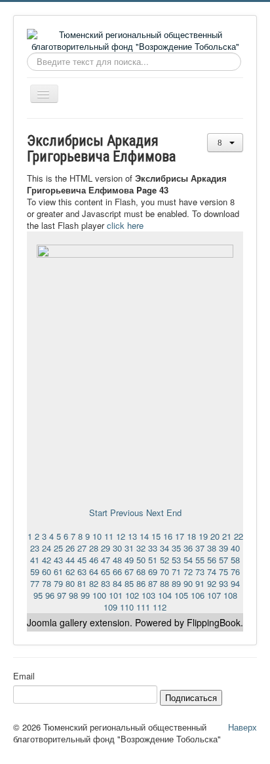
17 (179, 536)
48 (117, 559)
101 (116, 595)
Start (98, 512)
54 (188, 559)
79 (58, 583)
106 (197, 595)
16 (167, 536)
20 (215, 536)
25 (58, 548)
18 (191, 536)
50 (140, 559)
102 (132, 595)
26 (70, 548)
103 (148, 595)
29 (105, 548)
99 (85, 595)
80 (70, 583)
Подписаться (191, 697)
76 (235, 571)
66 (117, 571)
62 (70, 571)
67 (129, 571)
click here (125, 225)
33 (152, 548)
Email (24, 676)
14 (144, 536)
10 (97, 536)
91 (199, 583)
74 (211, 571)
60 (46, 571)
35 (176, 548)
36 (188, 548)
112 (159, 607)
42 (46, 559)
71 (176, 571)
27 (82, 548)
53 (176, 559)
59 (34, 571)
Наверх (242, 727)
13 (132, 536)
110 (127, 607)
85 (129, 583)
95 (38, 595)
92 (211, 583)
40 (235, 548)
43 (58, 559)
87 (152, 583)
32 (140, 548)
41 (34, 559)
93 (223, 583)
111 (143, 607)
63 (82, 571)
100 (99, 595)
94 (235, 583)
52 (164, 559)
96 (49, 595)
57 (223, 559)
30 (117, 548)
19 (203, 536)
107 (214, 595)
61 (58, 571)
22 (238, 536)
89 (176, 583)
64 (93, 571)
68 (140, 571)
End (174, 512)
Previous (127, 512)
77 (34, 583)
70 (164, 571)
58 (235, 559)
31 (129, 548)
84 (117, 583)
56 (211, 559)
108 (230, 595)
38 (211, 548)
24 (46, 548)
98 (73, 595)
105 (181, 595)
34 (164, 548)
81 (82, 583)
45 (82, 559)
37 (199, 548)
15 (156, 536)
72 (188, 571)
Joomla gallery (57, 622)
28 (93, 548)
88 (164, 583)
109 (110, 607)
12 (120, 536)
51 (152, 559)
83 (105, 583)
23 (34, 548)
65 (105, 571)
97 (61, 595)
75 (223, 571)
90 (188, 583)
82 (93, 583)
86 (140, 583)
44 (70, 559)
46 (93, 559)
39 (223, 548)
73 (199, 571)
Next (155, 512)
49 (129, 559)
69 (152, 571)
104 (165, 595)
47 (105, 559)
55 (199, 559)
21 (226, 536)
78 (46, 583)
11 (108, 536)
